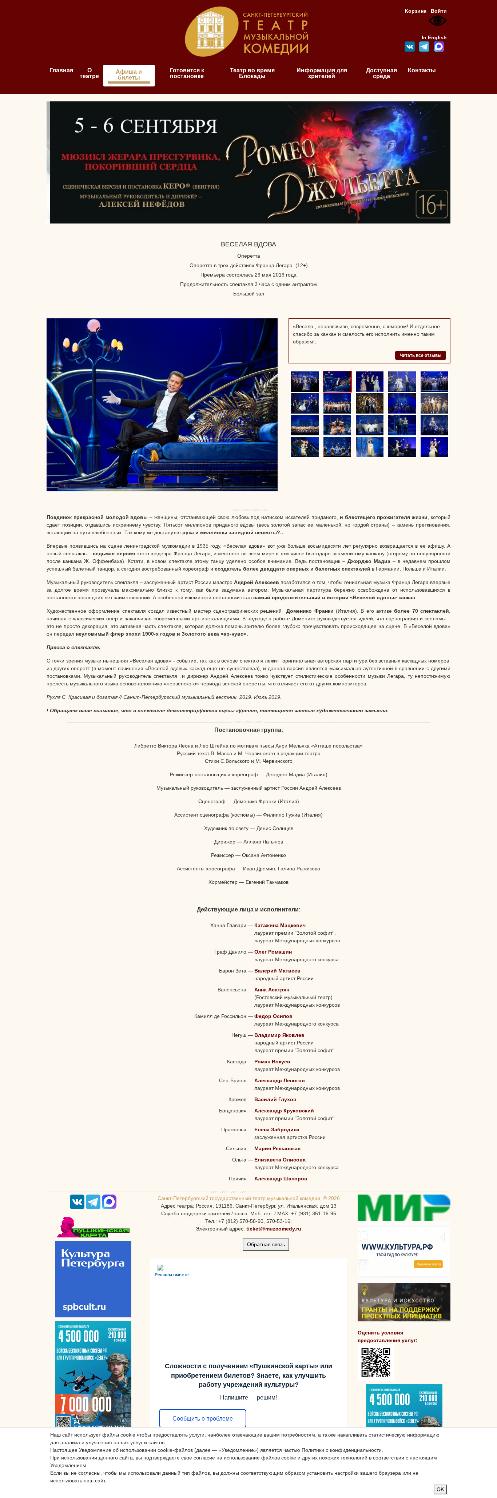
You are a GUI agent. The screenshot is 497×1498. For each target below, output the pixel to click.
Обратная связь (266, 1244)
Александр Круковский (284, 1111)
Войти (439, 11)
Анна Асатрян (271, 989)
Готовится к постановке (187, 73)
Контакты (422, 70)
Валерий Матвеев (277, 971)
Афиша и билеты (129, 75)
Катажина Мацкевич (280, 925)
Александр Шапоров (280, 1178)
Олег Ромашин (273, 952)
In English (434, 37)
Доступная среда (381, 73)
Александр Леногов (279, 1080)
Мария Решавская (277, 1148)
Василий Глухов (275, 1099)
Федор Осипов (273, 1016)
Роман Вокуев (272, 1061)
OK (440, 1489)
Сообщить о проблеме (202, 1419)
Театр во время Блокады (252, 73)
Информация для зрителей (322, 73)
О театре (89, 73)
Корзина (415, 11)
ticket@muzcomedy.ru (273, 1229)
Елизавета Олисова (280, 1160)
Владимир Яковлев (279, 1035)
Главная (61, 70)
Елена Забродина (276, 1129)
